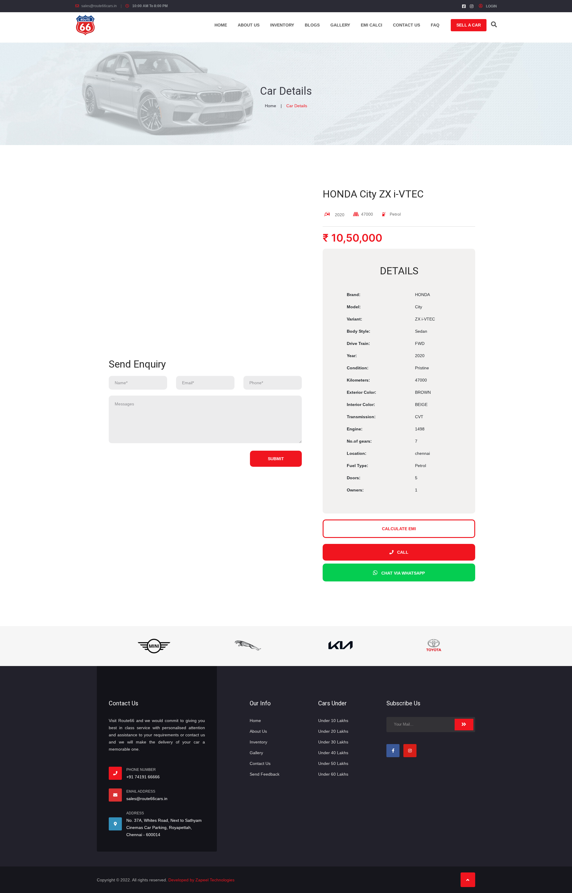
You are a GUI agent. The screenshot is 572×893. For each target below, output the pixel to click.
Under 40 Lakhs (333, 752)
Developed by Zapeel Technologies (201, 880)
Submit (276, 458)
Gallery (340, 25)
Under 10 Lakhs (333, 720)
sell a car (468, 25)
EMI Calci (371, 25)
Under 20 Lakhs (333, 731)
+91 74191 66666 (143, 776)
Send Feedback (264, 774)
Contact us (406, 25)
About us (248, 25)
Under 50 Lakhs (333, 763)
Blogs (312, 25)
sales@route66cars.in (99, 6)
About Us (258, 731)
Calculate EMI (399, 528)
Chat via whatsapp (403, 573)
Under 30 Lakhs (333, 742)
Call (402, 552)
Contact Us (260, 763)
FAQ (435, 25)
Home (220, 25)
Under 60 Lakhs (333, 774)
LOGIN (491, 6)
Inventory (282, 25)
